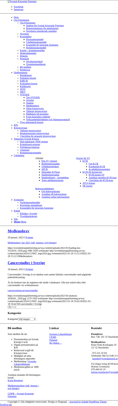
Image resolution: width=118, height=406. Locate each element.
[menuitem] (52, 169)
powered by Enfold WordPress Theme (88, 401)
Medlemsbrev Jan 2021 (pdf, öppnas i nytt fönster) (32, 242)
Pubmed (53, 340)
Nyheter (29, 237)
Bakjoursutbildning (44, 188)
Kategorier (13, 319)
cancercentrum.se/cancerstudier (23, 290)
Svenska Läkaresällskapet (25, 362)
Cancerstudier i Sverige (26, 263)
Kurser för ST (83, 158)
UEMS (52, 337)
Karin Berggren (15, 380)
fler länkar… (55, 343)
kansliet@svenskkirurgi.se (105, 358)
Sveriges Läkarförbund (60, 334)
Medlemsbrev (18, 231)
